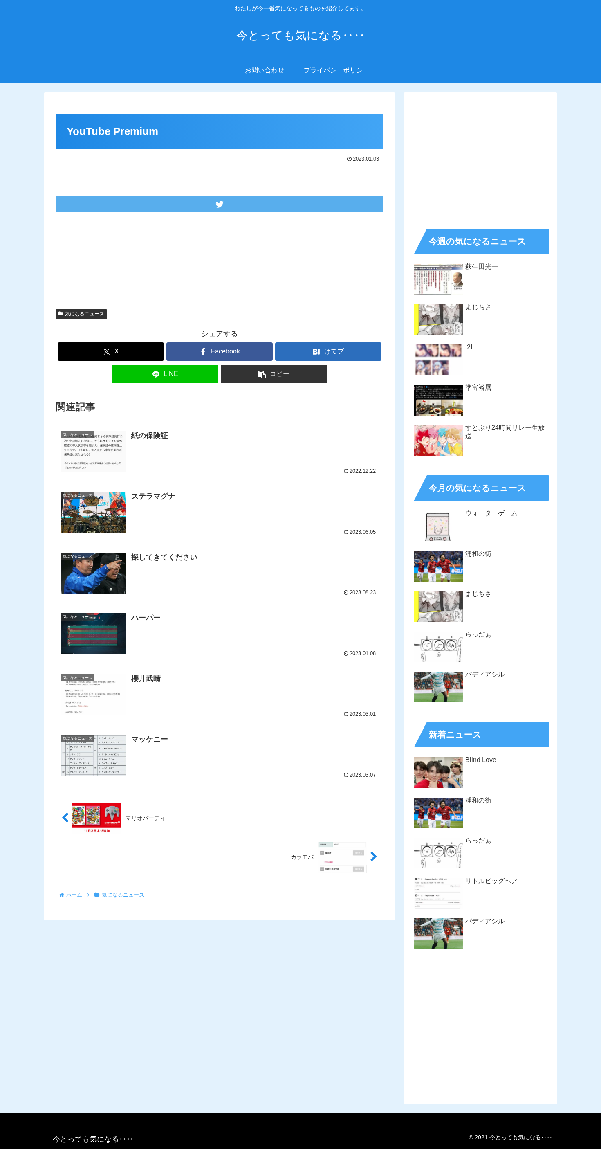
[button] (274, 374)
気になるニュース (84, 314)
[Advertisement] (480, 158)
